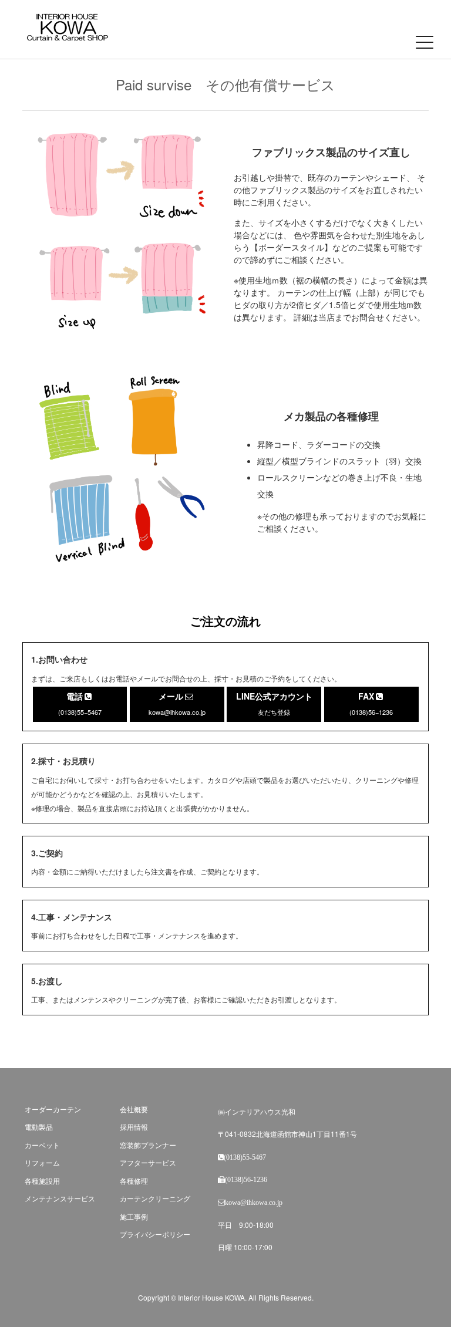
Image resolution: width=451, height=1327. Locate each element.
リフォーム (42, 1162)
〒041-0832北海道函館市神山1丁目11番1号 (287, 1134)
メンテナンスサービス (60, 1198)
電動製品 (39, 1127)
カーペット (42, 1145)
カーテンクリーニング (155, 1198)
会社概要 (134, 1109)
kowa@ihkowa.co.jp (253, 1202)
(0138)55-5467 (245, 1157)
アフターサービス (148, 1162)
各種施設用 (42, 1181)
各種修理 (134, 1181)
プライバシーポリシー (155, 1234)
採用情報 (134, 1127)
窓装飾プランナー (148, 1145)
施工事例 (134, 1216)
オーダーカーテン (53, 1109)
